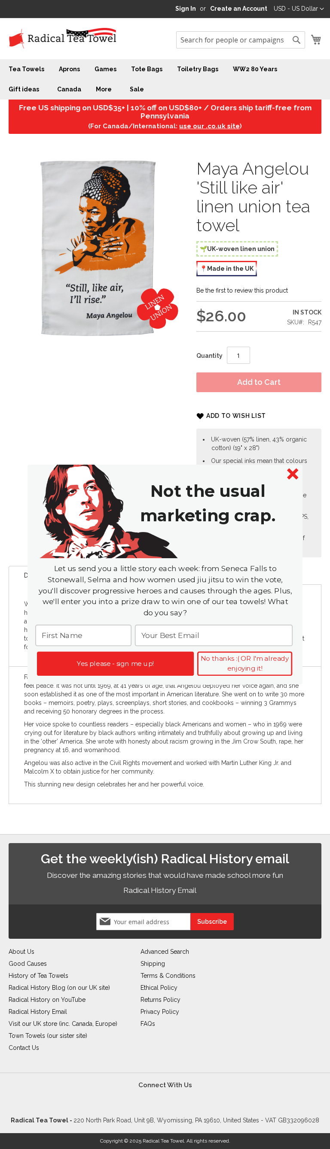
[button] (208, 503)
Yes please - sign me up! (115, 663)
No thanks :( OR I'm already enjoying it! (245, 663)
